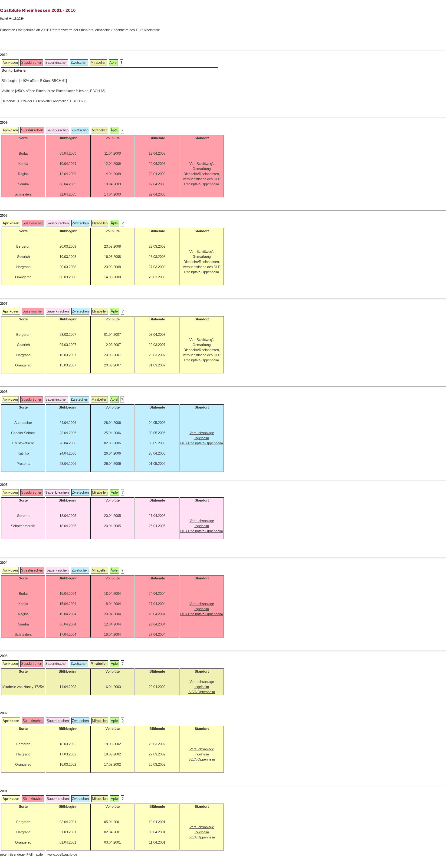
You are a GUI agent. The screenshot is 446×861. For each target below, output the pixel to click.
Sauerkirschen (56, 62)
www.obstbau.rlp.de (62, 854)
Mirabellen (98, 62)
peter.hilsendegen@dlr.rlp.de (21, 854)
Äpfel (113, 62)
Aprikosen (10, 62)
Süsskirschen (31, 62)
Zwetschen (79, 62)
